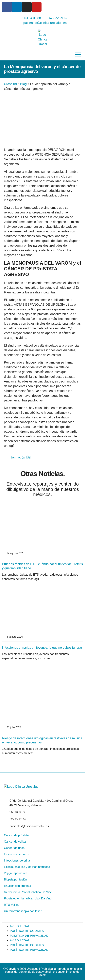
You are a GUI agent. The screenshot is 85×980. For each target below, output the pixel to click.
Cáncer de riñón (14, 847)
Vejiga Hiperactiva (15, 873)
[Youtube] (37, 7)
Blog (23, 84)
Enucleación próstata (17, 885)
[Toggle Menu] (78, 54)
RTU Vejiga (11, 904)
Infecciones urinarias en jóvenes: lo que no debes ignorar (42, 647)
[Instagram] (27, 7)
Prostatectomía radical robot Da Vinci (28, 898)
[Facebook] (7, 7)
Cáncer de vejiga (15, 841)
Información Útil (20, 457)
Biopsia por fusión (15, 879)
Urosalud (10, 84)
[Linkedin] (17, 7)
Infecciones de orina (17, 860)
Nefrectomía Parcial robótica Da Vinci (28, 892)
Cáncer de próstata (16, 835)
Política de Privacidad (29, 935)
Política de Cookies (27, 930)
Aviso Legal (20, 926)
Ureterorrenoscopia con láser (23, 911)
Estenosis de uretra (16, 854)
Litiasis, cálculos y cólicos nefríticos (27, 866)
